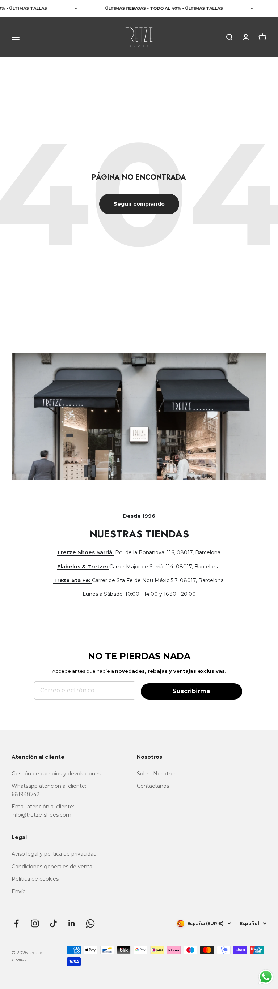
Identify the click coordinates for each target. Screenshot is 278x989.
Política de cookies (35, 879)
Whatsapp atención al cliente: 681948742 (49, 790)
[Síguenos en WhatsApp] (90, 923)
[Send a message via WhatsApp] (265, 976)
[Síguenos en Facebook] (16, 923)
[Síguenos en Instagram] (35, 923)
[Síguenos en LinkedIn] (72, 923)
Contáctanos (153, 786)
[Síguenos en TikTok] (53, 923)
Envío (19, 891)
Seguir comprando (139, 204)
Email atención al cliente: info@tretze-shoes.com (43, 810)
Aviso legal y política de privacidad (54, 854)
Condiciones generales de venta (52, 866)
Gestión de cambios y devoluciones (56, 773)
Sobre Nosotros (156, 773)
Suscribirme (191, 691)
